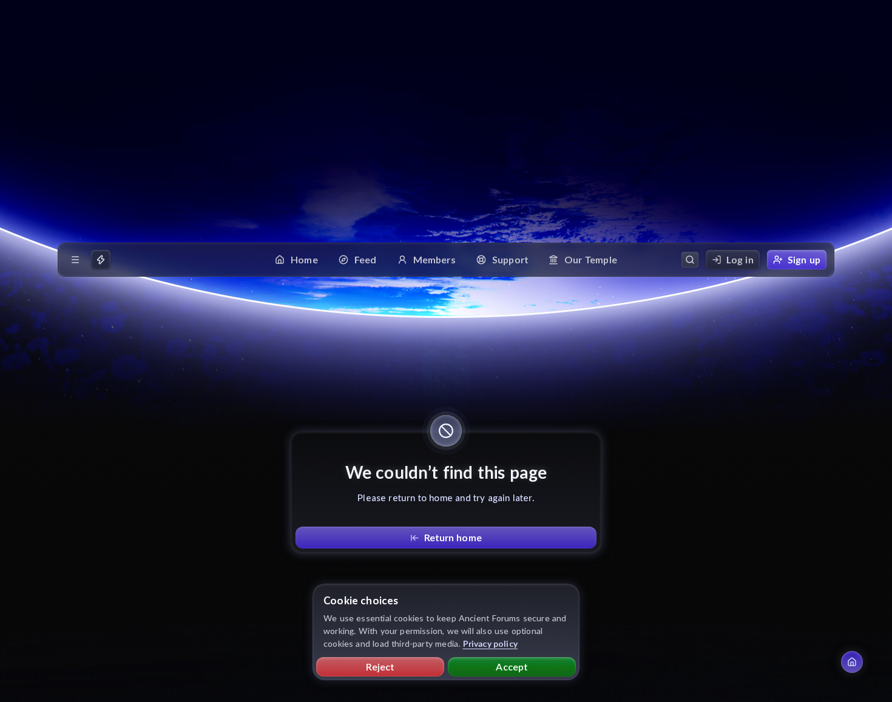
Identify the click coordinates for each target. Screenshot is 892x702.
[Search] (689, 260)
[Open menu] (75, 259)
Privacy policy (490, 643)
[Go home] (852, 662)
